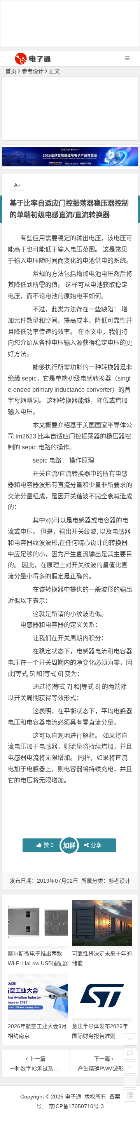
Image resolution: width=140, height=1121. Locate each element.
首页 (10, 71)
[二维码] (130, 1095)
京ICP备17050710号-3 (76, 1106)
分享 (96, 845)
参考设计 (33, 71)
